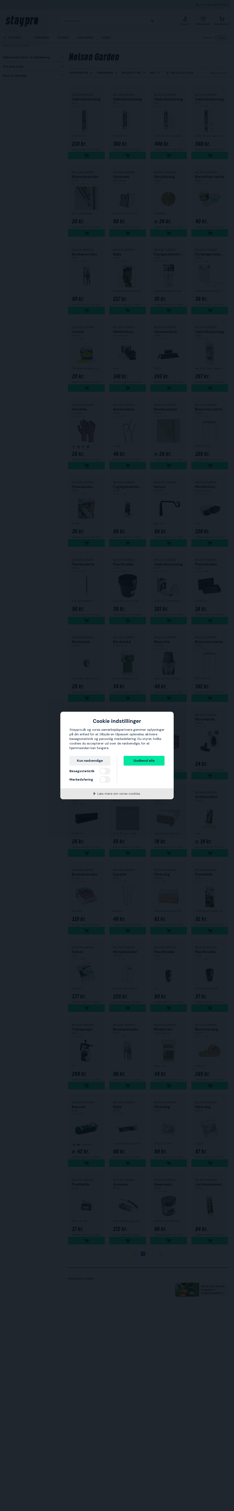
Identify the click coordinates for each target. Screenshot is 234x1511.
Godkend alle (144, 760)
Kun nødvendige (90, 760)
